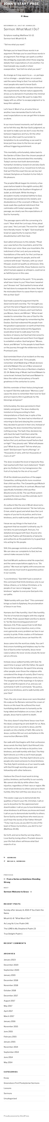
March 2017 (9, 1016)
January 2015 (9, 1042)
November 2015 (11, 1026)
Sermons (11, 858)
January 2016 (9, 1021)
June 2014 (8, 1057)
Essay (6, 1078)
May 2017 (8, 1006)
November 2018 (11, 985)
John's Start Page (21, 4)
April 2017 (8, 1011)
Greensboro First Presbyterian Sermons (21, 1083)
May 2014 (8, 1062)
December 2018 (11, 980)
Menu (25, 16)
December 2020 (11, 965)
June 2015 (8, 1031)
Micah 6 (11, 861)
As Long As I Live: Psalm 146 (16, 923)
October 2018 (10, 990)
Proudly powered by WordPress (16, 1116)
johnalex (30, 25)
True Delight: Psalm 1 (13, 934)
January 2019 (9, 975)
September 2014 (11, 1052)
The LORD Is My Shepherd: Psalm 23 (20, 929)
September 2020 (11, 970)
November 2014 (11, 1047)
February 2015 (10, 1037)
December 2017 (11, 996)
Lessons (7, 1088)
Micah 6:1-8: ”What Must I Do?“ (17, 918)
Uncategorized (10, 1098)
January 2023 (10, 960)
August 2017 (9, 1001)
